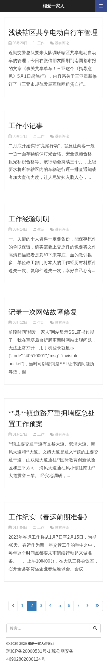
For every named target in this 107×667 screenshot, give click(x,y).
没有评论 (62, 43)
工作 (40, 43)
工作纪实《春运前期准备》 (50, 517)
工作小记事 (26, 125)
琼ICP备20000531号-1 (28, 651)
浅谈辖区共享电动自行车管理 (53, 32)
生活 (40, 229)
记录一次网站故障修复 (43, 312)
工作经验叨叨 (29, 219)
